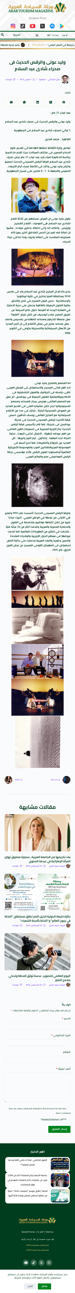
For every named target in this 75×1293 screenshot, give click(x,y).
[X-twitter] (41, 1263)
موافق (44, 1286)
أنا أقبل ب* (53, 1119)
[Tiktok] (34, 1263)
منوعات (8, 79)
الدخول (65, 35)
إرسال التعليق (59, 1129)
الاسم (66, 1019)
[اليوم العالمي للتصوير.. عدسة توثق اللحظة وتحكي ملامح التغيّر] (37, 951)
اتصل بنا (40, 1232)
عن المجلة (49, 1232)
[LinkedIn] (37, 102)
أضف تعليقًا (63, 1069)
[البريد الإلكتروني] (11, 102)
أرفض (30, 1286)
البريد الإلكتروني (60, 1035)
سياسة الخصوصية (50, 1119)
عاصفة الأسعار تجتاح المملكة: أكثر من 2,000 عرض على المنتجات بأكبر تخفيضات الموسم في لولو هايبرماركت (27, 1180)
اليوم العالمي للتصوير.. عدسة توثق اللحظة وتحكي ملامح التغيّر (39, 978)
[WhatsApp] (24, 102)
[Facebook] (63, 102)
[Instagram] (49, 1263)
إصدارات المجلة (52, 35)
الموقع (66, 1052)
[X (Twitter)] (50, 102)
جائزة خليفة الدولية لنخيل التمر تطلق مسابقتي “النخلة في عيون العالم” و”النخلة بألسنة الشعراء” (37, 918)
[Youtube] (26, 1263)
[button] (37, 35)
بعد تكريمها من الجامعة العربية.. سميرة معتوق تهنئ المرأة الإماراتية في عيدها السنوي (37, 859)
